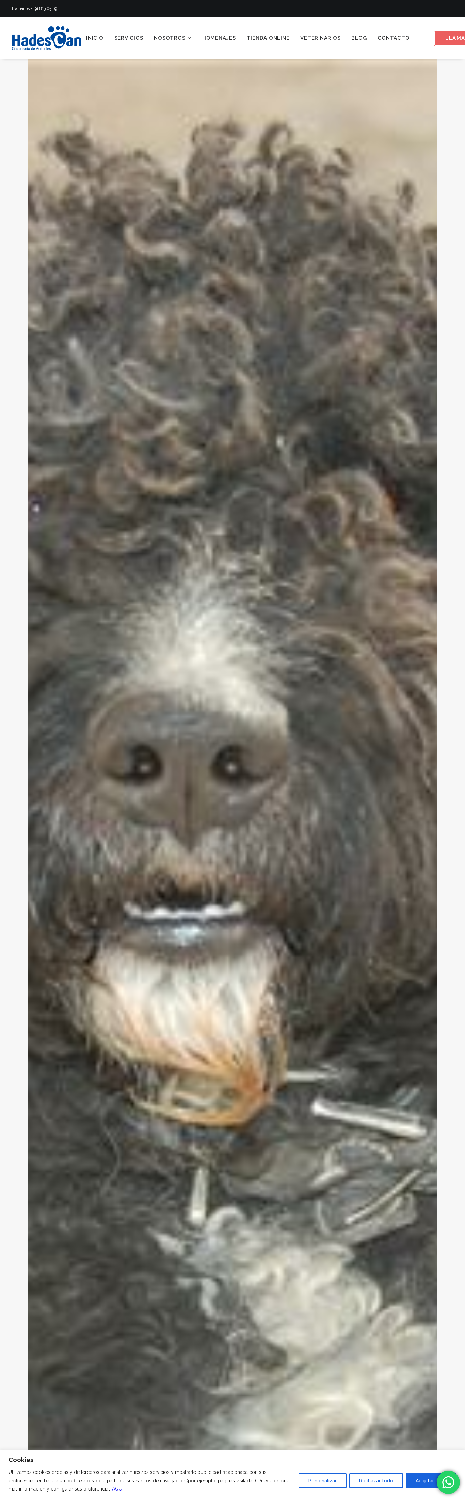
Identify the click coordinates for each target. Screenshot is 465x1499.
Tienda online (268, 38)
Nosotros (169, 38)
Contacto (394, 38)
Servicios (128, 38)
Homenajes (219, 38)
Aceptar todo (431, 1480)
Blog (359, 38)
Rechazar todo (376, 1480)
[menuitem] (94, 38)
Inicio (94, 38)
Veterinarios (320, 38)
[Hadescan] (46, 38)
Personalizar (322, 1480)
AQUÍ (117, 1489)
